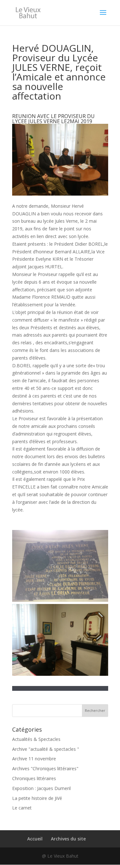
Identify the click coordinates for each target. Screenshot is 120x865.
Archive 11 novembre (34, 759)
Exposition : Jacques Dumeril (41, 788)
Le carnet (22, 808)
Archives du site (68, 839)
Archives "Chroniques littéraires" (45, 768)
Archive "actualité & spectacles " (45, 749)
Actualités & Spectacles (36, 739)
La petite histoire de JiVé (37, 798)
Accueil (35, 839)
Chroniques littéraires (34, 778)
